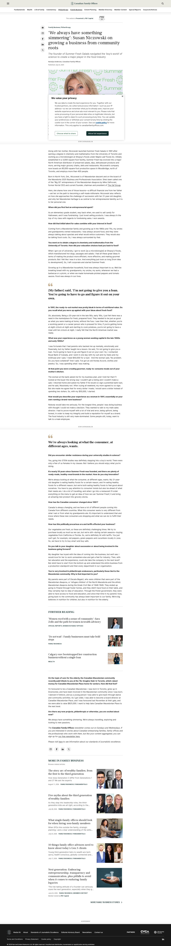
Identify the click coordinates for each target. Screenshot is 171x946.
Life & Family (39, 10)
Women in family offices (73, 626)
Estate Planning (90, 10)
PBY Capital (89, 18)
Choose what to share (66, 133)
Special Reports (135, 10)
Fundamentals (19, 10)
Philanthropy (63, 10)
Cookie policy (46, 939)
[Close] (122, 96)
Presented (79, 18)
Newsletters (87, 932)
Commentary (51, 10)
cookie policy (101, 122)
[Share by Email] (42, 33)
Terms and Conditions (15, 939)
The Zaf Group (114, 185)
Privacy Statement (32, 939)
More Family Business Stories (105, 902)
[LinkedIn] (163, 939)
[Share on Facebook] (42, 39)
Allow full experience (97, 133)
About (25, 932)
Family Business (76, 10)
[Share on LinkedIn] (42, 44)
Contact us (98, 932)
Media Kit (17, 932)
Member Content (120, 10)
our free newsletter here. (69, 736)
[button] (8, 3)
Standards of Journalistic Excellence (45, 932)
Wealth (29, 10)
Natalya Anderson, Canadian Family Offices (64, 62)
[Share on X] (42, 50)
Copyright (57, 939)
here (61, 742)
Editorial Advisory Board (70, 932)
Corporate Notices (150, 10)
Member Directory (105, 10)
